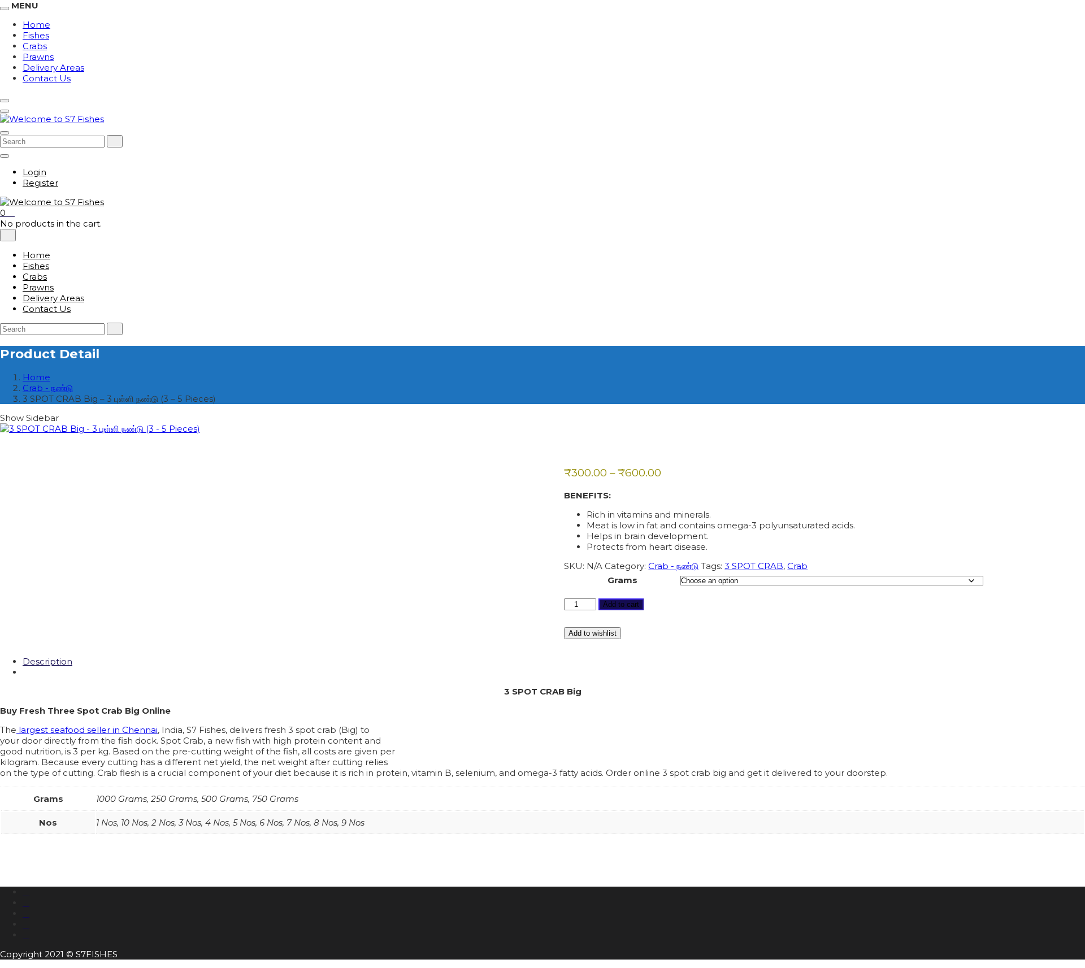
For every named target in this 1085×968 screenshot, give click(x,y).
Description (47, 661)
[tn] (26, 924)
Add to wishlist (592, 633)
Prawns (38, 56)
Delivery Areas (53, 67)
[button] (7, 212)
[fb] (26, 892)
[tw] (26, 902)
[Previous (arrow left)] (20, 484)
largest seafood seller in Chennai (87, 729)
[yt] (26, 935)
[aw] (26, 913)
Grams (622, 580)
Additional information (70, 672)
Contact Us (47, 78)
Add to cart (621, 604)
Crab (797, 566)
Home (36, 255)
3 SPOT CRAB (753, 566)
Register (40, 182)
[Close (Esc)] (1072, 12)
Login (34, 172)
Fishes (36, 35)
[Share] (1047, 12)
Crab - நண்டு (48, 388)
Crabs (35, 46)
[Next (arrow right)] (1065, 484)
